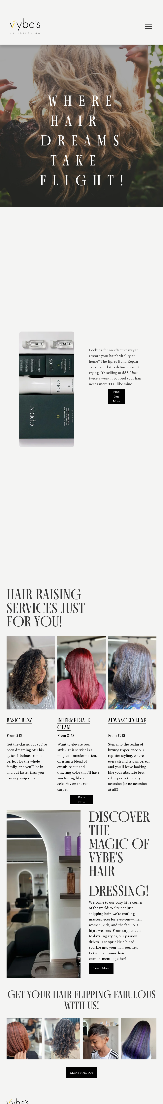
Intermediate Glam (73, 724)
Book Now (81, 799)
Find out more (116, 396)
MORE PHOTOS (81, 1072)
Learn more (101, 968)
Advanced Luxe (127, 720)
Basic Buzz (19, 720)
